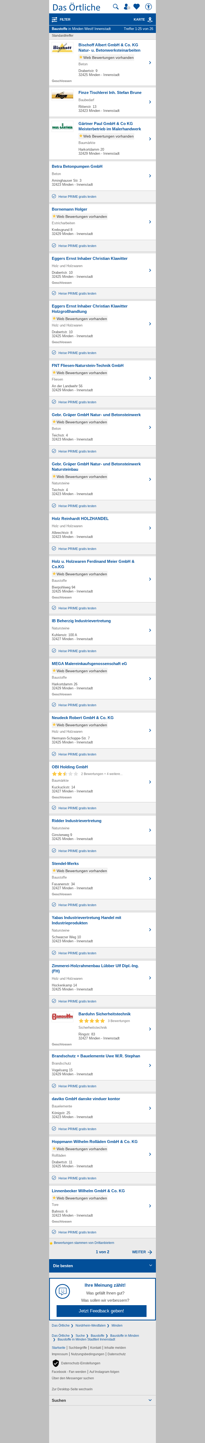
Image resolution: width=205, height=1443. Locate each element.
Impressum (60, 1354)
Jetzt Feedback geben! (101, 1310)
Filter (65, 19)
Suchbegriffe (78, 1348)
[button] (76, 1363)
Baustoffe (97, 1336)
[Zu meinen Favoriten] (137, 7)
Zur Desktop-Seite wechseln (72, 1389)
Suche (80, 1336)
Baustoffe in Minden (124, 1336)
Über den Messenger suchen (73, 1378)
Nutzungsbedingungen (87, 1354)
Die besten (63, 1265)
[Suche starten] (116, 7)
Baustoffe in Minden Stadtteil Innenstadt (86, 1339)
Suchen (59, 1400)
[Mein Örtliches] (128, 7)
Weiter (139, 1252)
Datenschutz (117, 1354)
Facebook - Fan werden (69, 1372)
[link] (150, 20)
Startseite (58, 1348)
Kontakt (95, 1348)
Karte (139, 19)
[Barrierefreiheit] (149, 7)
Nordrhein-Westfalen (91, 1325)
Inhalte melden (115, 1348)
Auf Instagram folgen (104, 1372)
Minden (117, 1325)
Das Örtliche (61, 1325)
